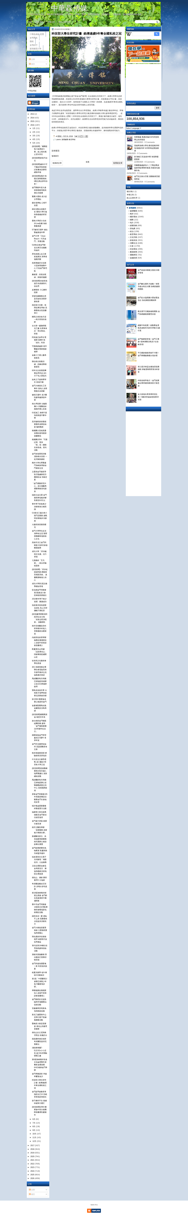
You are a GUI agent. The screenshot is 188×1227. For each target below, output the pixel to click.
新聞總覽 (132, 208)
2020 (32, 1156)
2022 (32, 1164)
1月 (34, 128)
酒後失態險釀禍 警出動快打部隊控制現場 (39, 957)
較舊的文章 (117, 163)
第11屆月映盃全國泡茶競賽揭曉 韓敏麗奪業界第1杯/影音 (149, 369)
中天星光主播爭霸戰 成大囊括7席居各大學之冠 (39, 762)
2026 (32, 1178)
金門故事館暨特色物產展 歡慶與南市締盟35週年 (39, 850)
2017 (32, 1145)
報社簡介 (39, 21)
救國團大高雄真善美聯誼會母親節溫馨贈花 (39, 433)
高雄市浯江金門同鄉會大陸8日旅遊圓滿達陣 (39, 545)
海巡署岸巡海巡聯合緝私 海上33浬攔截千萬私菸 (39, 608)
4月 (34, 139)
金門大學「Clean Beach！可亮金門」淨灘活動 (39, 238)
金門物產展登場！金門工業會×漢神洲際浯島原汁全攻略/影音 (148, 341)
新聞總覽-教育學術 (68, 139)
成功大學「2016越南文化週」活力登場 (39, 554)
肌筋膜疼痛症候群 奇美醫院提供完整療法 (39, 1041)
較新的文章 (57, 163)
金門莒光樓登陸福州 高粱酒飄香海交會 (39, 746)
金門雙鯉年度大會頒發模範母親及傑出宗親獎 (39, 190)
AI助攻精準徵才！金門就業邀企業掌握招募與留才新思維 (148, 383)
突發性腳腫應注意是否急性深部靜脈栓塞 (39, 298)
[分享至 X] (84, 136)
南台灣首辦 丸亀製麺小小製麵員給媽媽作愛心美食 (39, 406)
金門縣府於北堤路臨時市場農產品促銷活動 (39, 1002)
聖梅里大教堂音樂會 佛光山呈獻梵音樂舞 (39, 1026)
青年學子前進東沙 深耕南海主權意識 (40, 506)
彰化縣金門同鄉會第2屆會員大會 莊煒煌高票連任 (39, 592)
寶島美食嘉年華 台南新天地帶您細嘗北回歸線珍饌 (39, 693)
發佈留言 (55, 156)
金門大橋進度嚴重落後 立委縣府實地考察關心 (39, 930)
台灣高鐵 (33, 37)
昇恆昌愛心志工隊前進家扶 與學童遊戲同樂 (39, 256)
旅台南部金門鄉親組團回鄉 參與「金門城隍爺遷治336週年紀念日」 (39, 726)
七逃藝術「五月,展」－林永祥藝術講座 (39, 563)
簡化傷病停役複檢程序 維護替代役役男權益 (39, 939)
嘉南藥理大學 (35, 48)
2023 (32, 1167)
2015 (32, 121)
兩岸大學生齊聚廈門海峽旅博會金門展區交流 (39, 465)
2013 (32, 114)
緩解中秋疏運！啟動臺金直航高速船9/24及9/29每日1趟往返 (149, 328)
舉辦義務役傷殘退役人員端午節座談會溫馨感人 (39, 993)
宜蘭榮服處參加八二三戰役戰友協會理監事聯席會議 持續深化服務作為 (147, 168)
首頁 (30, 21)
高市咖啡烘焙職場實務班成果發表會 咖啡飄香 (39, 424)
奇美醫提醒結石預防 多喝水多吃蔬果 (39, 886)
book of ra (94, 1205)
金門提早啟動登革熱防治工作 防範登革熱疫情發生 (39, 1094)
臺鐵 (32, 40)
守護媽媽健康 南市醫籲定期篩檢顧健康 (39, 349)
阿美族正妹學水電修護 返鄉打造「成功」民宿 (39, 340)
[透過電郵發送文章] (75, 136)
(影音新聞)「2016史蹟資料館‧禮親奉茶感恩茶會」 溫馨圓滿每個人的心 (40, 574)
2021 (32, 1160)
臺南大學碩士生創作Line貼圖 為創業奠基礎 (39, 223)
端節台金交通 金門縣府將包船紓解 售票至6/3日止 (39, 497)
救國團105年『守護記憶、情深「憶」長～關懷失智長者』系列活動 (39, 444)
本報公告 (51, 21)
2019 (32, 1153)
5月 (34, 143)
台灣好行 (33, 44)
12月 (34, 1141)
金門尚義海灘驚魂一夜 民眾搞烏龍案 (39, 966)
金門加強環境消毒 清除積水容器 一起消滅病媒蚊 (39, 456)
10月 (34, 1134)
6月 (34, 1119)
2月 (34, 132)
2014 (32, 118)
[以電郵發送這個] (78, 136)
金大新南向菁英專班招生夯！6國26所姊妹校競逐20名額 (148, 397)
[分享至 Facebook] (86, 136)
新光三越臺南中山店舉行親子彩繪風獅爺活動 (39, 1017)
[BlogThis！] (81, 136)
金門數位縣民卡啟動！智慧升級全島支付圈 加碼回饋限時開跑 (149, 286)
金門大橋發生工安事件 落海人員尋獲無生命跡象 (39, 388)
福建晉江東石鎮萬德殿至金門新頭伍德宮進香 (39, 814)
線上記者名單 (64, 21)
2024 (32, 1171)
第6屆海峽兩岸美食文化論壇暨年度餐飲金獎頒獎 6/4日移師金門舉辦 (39, 1064)
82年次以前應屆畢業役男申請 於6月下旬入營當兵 (39, 373)
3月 (34, 136)
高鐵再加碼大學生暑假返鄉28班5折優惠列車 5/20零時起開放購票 (146, 148)
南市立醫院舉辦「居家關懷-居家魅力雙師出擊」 (39, 830)
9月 (34, 1130)
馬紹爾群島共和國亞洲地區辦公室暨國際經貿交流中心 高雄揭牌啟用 (39, 785)
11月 (34, 1137)
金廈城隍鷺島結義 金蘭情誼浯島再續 (39, 708)
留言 (33, 64)
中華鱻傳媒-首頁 (37, 33)
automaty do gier (31, 1)
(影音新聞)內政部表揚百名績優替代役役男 (39, 283)
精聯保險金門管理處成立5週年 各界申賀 (39, 737)
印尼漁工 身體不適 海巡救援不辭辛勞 (39, 415)
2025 (32, 1175)
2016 (32, 125)
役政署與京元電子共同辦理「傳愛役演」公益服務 (39, 859)
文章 (33, 59)
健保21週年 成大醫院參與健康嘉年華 (39, 397)
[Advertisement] (147, 82)
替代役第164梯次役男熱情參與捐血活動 (39, 948)
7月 (34, 1123)
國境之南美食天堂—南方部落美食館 (39, 319)
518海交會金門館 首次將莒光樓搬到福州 (39, 247)
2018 (32, 1149)
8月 (34, 1126)
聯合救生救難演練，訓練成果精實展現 (39, 364)
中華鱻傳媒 (69, 7)
